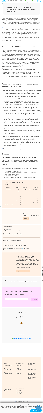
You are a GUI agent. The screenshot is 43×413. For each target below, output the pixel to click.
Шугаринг (23, 248)
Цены (21, 0)
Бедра (17, 366)
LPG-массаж (17, 0)
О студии (42, 273)
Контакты (42, 277)
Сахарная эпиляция (19, 248)
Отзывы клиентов (7, 389)
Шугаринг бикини (31, 375)
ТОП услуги (19, 386)
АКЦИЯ (31, 214)
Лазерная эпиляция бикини (32, 371)
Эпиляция (12, 0)
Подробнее (26, 218)
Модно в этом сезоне (31, 364)
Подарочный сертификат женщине (8, 234)
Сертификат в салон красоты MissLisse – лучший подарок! (15, 236)
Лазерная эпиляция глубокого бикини (32, 374)
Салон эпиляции (5, 248)
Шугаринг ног (30, 378)
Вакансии (6, 392)
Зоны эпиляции (20, 363)
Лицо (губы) (18, 374)
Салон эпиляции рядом (11, 248)
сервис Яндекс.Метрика (14, 405)
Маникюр (9, 229)
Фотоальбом (6, 390)
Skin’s (5, 372)
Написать (21, 334)
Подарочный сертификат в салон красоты (23, 233)
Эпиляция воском (7, 366)
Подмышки (18, 373)
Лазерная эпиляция (8, 365)
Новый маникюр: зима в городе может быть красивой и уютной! (16, 230)
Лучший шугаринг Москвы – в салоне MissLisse (13, 249)
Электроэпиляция (7, 369)
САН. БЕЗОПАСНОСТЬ (21, 388)
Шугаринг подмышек (32, 377)
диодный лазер (19, 128)
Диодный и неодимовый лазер (8, 374)
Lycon (5, 368)
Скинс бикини (31, 366)
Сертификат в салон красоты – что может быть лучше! (14, 245)
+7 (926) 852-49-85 (21, 319)
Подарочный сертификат (12, 233)
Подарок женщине (6, 233)
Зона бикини (18, 369)
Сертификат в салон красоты (18, 234)
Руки (17, 372)
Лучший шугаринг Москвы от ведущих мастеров (13, 240)
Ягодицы (18, 368)
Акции (42, 270)
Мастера (6, 388)
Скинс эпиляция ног (32, 368)
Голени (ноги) (18, 365)
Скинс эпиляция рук (32, 369)
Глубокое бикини (19, 370)
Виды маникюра (5, 229)
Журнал (42, 266)
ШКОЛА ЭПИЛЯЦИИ (20, 384)
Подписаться (34, 299)
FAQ (42, 280)
